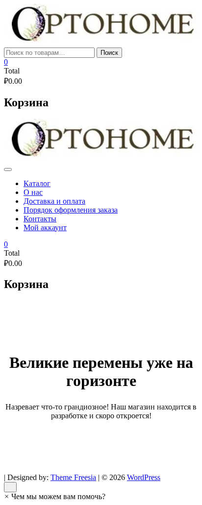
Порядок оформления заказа (71, 210)
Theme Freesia (73, 477)
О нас (33, 192)
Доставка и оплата (54, 201)
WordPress (143, 477)
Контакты (40, 219)
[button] (54, 496)
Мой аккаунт (45, 227)
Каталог (37, 183)
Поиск (109, 52)
